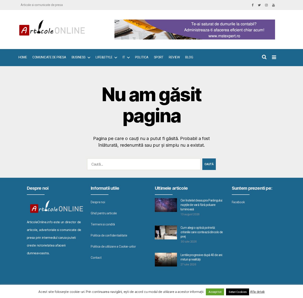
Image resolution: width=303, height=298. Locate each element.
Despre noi (98, 202)
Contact (96, 257)
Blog (189, 57)
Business (79, 57)
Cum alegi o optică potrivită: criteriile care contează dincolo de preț (202, 232)
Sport (158, 57)
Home (22, 57)
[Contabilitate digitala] (193, 29)
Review (174, 57)
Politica (141, 57)
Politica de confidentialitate (109, 235)
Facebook (238, 202)
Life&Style (104, 57)
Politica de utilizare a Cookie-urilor (113, 246)
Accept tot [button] (215, 292)
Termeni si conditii (103, 224)
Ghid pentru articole (104, 213)
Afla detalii (257, 292)
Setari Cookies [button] (237, 292)
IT (123, 57)
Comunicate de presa (49, 57)
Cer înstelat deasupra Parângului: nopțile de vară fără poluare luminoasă (202, 205)
